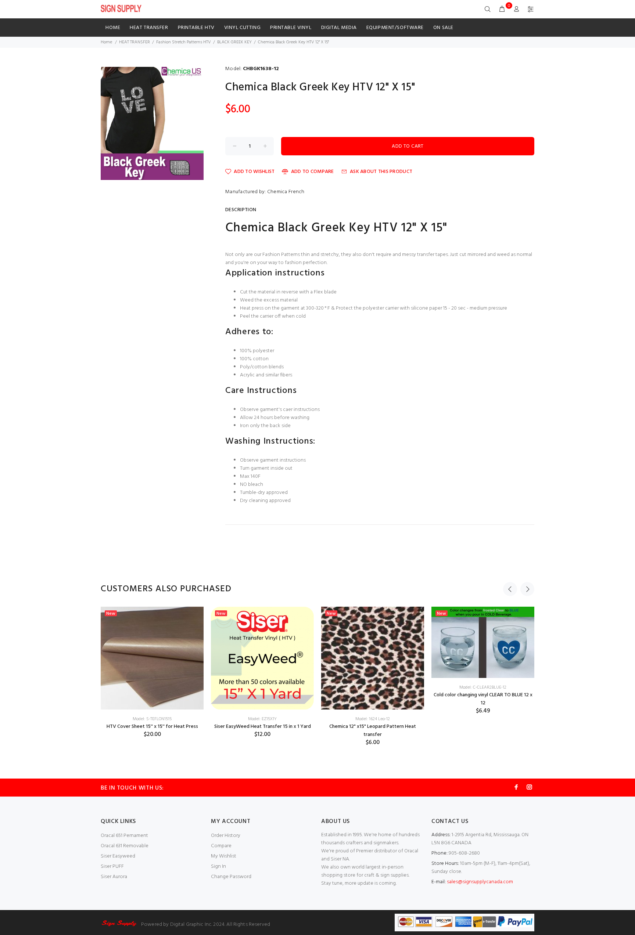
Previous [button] (510, 589)
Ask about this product (381, 171)
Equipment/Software (395, 28)
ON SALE (443, 28)
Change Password (231, 877)
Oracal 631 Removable (124, 846)
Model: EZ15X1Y (262, 719)
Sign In (218, 866)
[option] (152, 672)
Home (112, 28)
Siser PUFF (112, 866)
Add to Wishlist (254, 171)
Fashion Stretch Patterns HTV (183, 42)
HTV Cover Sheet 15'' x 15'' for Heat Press (152, 726)
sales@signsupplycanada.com (480, 882)
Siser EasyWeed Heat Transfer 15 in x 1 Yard (262, 726)
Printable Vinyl (290, 28)
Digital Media (339, 28)
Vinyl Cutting (242, 28)
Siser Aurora (114, 877)
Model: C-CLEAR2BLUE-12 (482, 687)
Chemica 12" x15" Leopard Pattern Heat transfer (372, 730)
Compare (221, 846)
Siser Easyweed (118, 856)
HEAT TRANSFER (149, 28)
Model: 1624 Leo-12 (372, 719)
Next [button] (527, 589)
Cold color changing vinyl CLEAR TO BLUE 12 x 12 (483, 699)
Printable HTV (196, 28)
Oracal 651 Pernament (124, 835)
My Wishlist (223, 856)
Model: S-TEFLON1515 (152, 719)
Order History (225, 835)
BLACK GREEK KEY (234, 42)
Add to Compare (312, 171)
